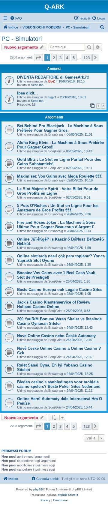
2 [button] (54, 57)
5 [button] (74, 57)
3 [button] (60, 57)
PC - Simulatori (22, 38)
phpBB (38, 489)
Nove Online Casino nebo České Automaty (56, 336)
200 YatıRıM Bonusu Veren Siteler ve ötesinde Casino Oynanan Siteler (59, 321)
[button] (38, 57)
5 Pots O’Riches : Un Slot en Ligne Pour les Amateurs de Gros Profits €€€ (57, 207)
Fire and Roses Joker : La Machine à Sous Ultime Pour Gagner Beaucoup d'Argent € (56, 224)
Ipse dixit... (27, 93)
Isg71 (52, 97)
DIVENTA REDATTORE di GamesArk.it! (53, 77)
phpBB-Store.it (68, 494)
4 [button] (67, 57)
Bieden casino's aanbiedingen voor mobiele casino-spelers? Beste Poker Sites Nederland (58, 384)
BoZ (51, 81)
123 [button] (86, 57)
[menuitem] (16, 18)
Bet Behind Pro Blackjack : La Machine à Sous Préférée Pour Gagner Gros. (60, 128)
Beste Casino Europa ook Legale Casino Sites (59, 289)
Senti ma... (38, 85)
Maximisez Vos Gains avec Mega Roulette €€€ (59, 176)
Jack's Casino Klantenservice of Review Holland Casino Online (53, 304)
